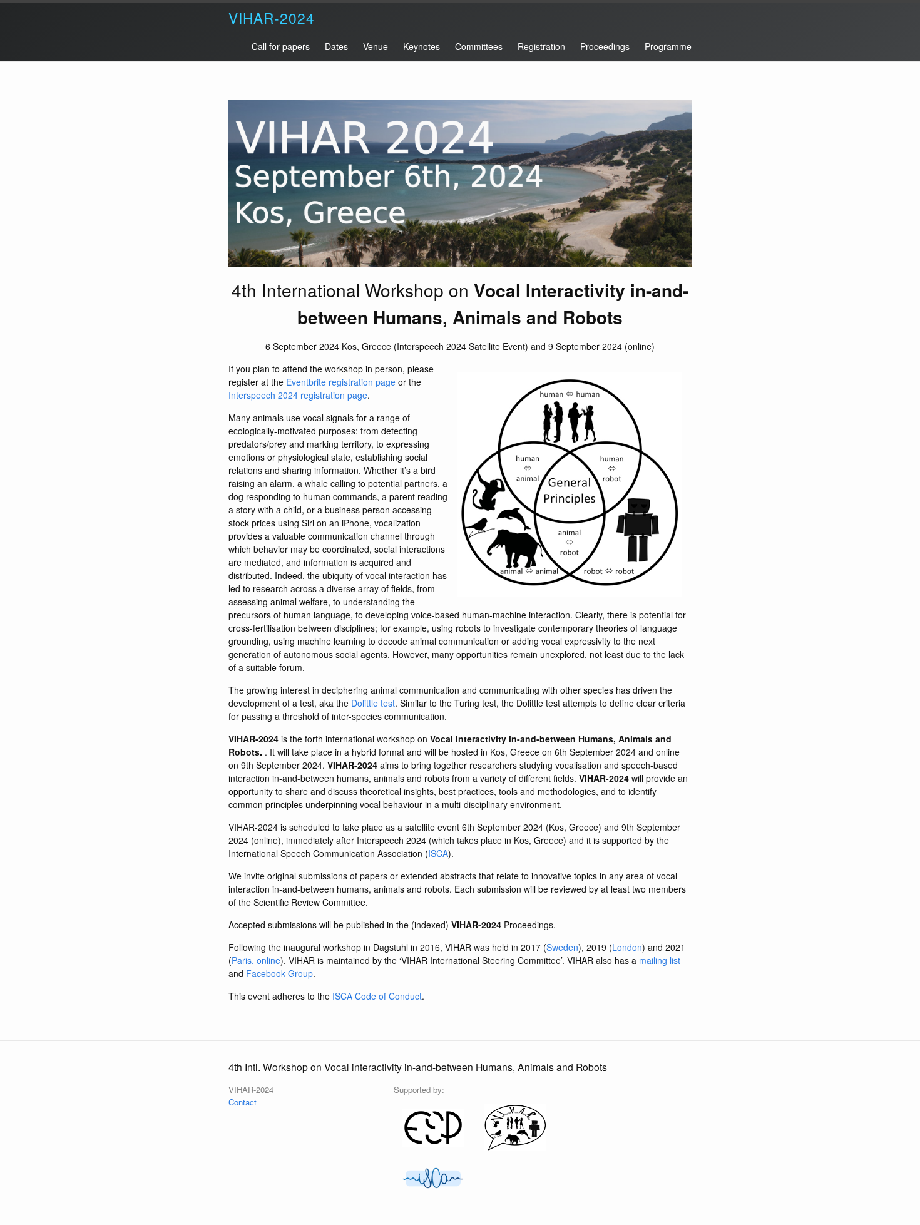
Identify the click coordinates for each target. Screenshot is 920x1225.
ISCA (438, 853)
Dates (336, 46)
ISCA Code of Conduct (377, 996)
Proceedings (605, 46)
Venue (375, 46)
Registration (541, 46)
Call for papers (281, 46)
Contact (242, 1102)
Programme (668, 46)
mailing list (659, 960)
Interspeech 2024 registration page (297, 395)
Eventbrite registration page (341, 382)
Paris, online (256, 960)
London (627, 947)
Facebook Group (279, 973)
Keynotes (421, 46)
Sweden (562, 947)
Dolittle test (373, 703)
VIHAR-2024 (271, 18)
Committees (479, 46)
